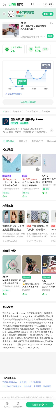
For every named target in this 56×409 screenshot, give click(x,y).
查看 (45, 49)
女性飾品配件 (32, 111)
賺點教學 (27, 386)
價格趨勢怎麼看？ (15, 94)
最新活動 (23, 382)
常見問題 (37, 386)
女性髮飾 (46, 111)
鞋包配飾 (17, 111)
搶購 (50, 36)
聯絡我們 (47, 386)
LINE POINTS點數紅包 (11, 386)
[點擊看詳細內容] (11, 163)
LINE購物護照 (35, 382)
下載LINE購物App (9, 382)
